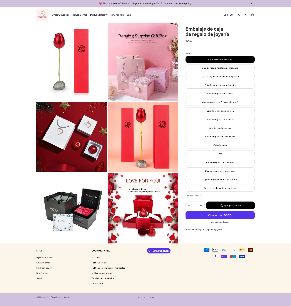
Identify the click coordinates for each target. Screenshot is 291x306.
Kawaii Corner (43, 262)
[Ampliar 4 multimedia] (143, 137)
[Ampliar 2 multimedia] (143, 62)
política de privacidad (102, 273)
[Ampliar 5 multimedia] (71, 208)
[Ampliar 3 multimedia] (71, 137)
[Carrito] (252, 15)
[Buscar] (239, 15)
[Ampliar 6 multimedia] (143, 208)
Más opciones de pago (220, 222)
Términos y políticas (145, 297)
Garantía (96, 257)
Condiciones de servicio (103, 278)
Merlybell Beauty (44, 268)
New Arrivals (42, 273)
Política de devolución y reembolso (108, 268)
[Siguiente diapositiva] (251, 3)
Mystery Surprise (44, 257)
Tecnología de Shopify (60, 297)
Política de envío (100, 262)
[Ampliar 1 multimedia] (71, 62)
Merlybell (46, 297)
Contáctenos (98, 283)
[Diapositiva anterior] (37, 3)
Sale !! (39, 278)
